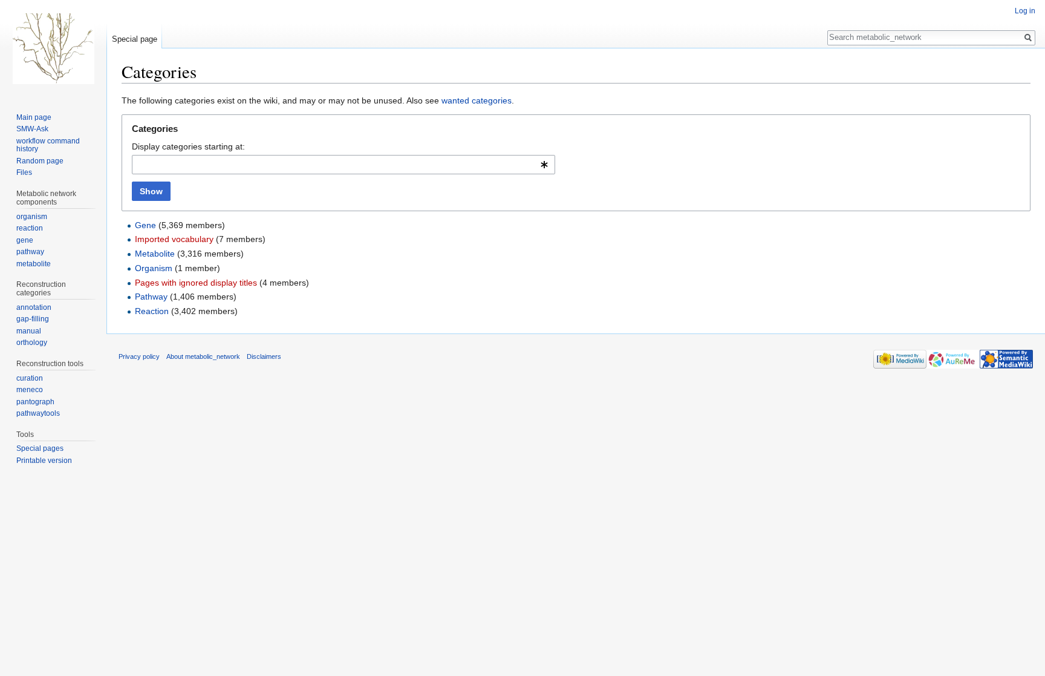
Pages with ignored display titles (196, 282)
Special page (134, 39)
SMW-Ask (32, 129)
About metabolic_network (203, 356)
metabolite (33, 264)
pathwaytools (38, 413)
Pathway (151, 296)
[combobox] (343, 164)
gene (24, 240)
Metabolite (155, 253)
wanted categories (476, 100)
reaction (29, 228)
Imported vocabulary (174, 239)
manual (28, 331)
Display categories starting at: (188, 146)
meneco (29, 390)
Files (24, 172)
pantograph (35, 402)
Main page (33, 117)
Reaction (152, 311)
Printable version (44, 460)
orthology (31, 342)
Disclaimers (264, 356)
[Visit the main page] (53, 48)
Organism (153, 268)
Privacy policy (139, 356)
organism (31, 216)
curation (29, 378)
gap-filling (32, 319)
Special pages (39, 448)
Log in (1025, 11)
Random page (39, 161)
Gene (145, 225)
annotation (33, 307)
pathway (30, 252)
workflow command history (48, 145)
